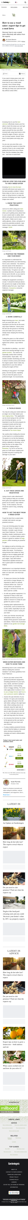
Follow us (23, 73)
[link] (6, 748)
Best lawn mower (20, 1148)
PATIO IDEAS (14, 7)
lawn (16, 320)
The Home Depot (15, 430)
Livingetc (14, 1141)
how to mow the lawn (14, 187)
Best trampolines (14, 1154)
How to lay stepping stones (21, 1125)
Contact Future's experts (14, 1172)
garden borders (7, 352)
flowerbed (5, 448)
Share (6, 73)
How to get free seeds (14, 1130)
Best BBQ (7, 1148)
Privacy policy (14, 1177)
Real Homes (18, 1137)
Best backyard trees (20, 1128)
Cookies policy (14, 1179)
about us (14, 1169)
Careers (14, 1182)
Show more (20, 770)
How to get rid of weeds (7, 1128)
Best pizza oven (7, 1151)
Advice (23, 41)
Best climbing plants (7, 1125)
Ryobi (10, 227)
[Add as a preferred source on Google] (14, 1192)
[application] (14, 166)
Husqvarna (12, 288)
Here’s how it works (19, 45)
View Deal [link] (19, 750)
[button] (14, 747)
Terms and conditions (14, 1174)
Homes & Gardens (10, 1138)
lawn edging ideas (8, 416)
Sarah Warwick (12, 39)
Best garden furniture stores (20, 1151)
